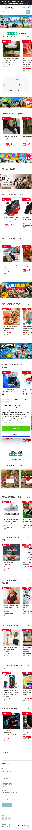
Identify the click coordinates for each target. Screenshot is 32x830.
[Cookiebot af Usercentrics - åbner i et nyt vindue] (23, 394)
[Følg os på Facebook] (3, 818)
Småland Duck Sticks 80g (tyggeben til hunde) (10, 327)
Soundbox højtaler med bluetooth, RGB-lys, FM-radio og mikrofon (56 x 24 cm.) (11, 692)
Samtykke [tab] (6, 399)
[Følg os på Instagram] (6, 818)
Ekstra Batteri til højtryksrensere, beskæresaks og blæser (9, 732)
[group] (10, 479)
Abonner (6, 805)
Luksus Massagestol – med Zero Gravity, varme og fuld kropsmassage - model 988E (11, 219)
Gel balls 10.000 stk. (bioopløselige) (8, 390)
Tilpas (15, 434)
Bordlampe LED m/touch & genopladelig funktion (10, 648)
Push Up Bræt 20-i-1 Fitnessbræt (9, 563)
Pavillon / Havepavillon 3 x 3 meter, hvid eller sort (11, 59)
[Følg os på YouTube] (9, 818)
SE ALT (28, 36)
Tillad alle (16, 428)
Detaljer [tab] (16, 399)
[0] (29, 7)
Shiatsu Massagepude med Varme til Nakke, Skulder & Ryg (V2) (10, 607)
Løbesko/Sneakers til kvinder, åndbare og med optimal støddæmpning (11, 521)
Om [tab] (26, 399)
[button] (4, 479)
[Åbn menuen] (2, 7)
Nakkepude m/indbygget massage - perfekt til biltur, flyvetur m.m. (10, 137)
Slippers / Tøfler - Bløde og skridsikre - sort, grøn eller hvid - (10, 265)
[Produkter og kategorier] (28, 12)
